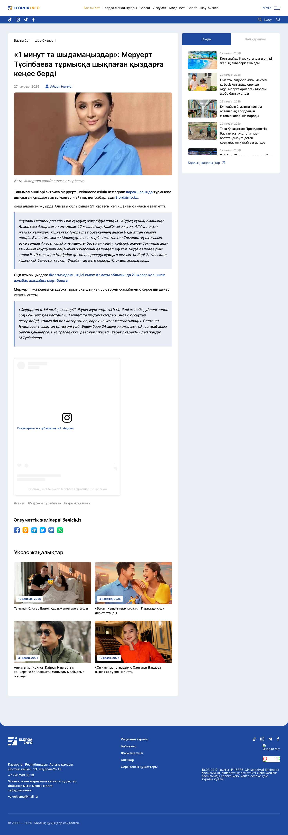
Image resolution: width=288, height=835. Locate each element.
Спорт (192, 8)
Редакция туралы (134, 739)
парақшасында (139, 192)
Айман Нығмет (61, 86)
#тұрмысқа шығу (77, 503)
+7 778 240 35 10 (21, 775)
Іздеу (268, 20)
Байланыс (128, 746)
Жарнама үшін (132, 753)
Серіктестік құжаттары (139, 767)
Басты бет (92, 8)
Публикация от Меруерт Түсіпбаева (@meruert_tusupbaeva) (67, 489)
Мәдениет (177, 8)
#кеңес (19, 503)
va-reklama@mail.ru (23, 796)
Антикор (127, 760)
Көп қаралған (255, 39)
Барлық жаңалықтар (204, 162)
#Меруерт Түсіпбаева (44, 503)
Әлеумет (160, 8)
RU (278, 19)
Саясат (144, 8)
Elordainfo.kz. (127, 197)
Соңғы (207, 39)
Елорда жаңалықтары (120, 8)
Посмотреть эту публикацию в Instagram (45, 428)
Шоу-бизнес (209, 8)
